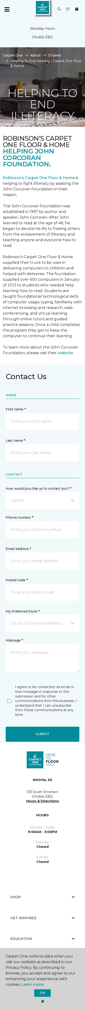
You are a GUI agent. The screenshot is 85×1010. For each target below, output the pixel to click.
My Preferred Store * (22, 611)
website (65, 353)
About (35, 55)
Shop (15, 897)
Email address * (18, 548)
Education (21, 939)
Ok (42, 993)
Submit (42, 734)
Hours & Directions (42, 801)
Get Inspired (23, 918)
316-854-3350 (42, 37)
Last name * (15, 440)
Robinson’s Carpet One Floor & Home (39, 178)
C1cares (54, 55)
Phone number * (19, 517)
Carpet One (13, 55)
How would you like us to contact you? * (38, 488)
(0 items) (76, 9)
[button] (59, 9)
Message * (14, 640)
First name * (16, 409)
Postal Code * (17, 580)
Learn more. (32, 984)
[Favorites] (67, 9)
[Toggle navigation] (7, 9)
